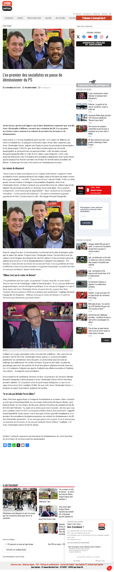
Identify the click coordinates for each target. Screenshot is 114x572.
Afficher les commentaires (16, 549)
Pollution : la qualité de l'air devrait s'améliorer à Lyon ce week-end (98, 106)
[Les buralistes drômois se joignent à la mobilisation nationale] (81, 284)
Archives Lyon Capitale (95, 564)
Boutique (105, 13)
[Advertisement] (39, 107)
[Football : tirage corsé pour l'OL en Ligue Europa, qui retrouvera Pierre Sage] (81, 295)
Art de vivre (60, 18)
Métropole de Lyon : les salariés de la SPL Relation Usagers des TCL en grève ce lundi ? (99, 306)
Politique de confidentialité (49, 564)
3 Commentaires (45, 87)
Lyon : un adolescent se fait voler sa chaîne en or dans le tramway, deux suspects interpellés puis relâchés (99, 261)
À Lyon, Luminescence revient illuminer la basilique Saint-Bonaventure (98, 95)
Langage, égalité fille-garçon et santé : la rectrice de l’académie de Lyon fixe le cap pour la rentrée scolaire (99, 247)
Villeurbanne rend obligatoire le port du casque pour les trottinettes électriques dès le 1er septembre (19, 515)
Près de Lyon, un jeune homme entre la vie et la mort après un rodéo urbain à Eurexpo (99, 330)
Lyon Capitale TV (81, 564)
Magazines (96, 13)
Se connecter (77, 13)
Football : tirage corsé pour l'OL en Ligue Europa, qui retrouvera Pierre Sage (99, 295)
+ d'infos (106, 340)
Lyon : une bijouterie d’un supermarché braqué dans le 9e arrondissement (99, 273)
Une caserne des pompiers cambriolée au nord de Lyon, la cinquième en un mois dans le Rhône (98, 130)
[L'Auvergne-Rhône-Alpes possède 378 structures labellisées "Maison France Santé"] (81, 117)
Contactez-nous (16, 564)
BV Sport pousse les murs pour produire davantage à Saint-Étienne (98, 142)
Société (20, 18)
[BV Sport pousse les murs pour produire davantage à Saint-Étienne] (81, 142)
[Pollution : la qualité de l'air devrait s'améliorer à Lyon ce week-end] (81, 106)
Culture (48, 18)
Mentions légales (28, 564)
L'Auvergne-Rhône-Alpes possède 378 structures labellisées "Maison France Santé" (99, 117)
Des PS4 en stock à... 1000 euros (59, 544)
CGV (37, 564)
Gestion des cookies (67, 564)
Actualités (9, 18)
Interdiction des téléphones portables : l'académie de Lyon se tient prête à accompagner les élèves (99, 318)
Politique (72, 18)
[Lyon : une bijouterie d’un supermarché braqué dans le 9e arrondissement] (81, 273)
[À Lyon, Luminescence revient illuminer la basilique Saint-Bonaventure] (81, 95)
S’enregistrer (87, 13)
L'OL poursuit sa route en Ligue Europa (20, 544)
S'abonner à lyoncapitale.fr (94, 18)
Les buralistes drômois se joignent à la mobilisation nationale (97, 284)
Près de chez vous (34, 18)
